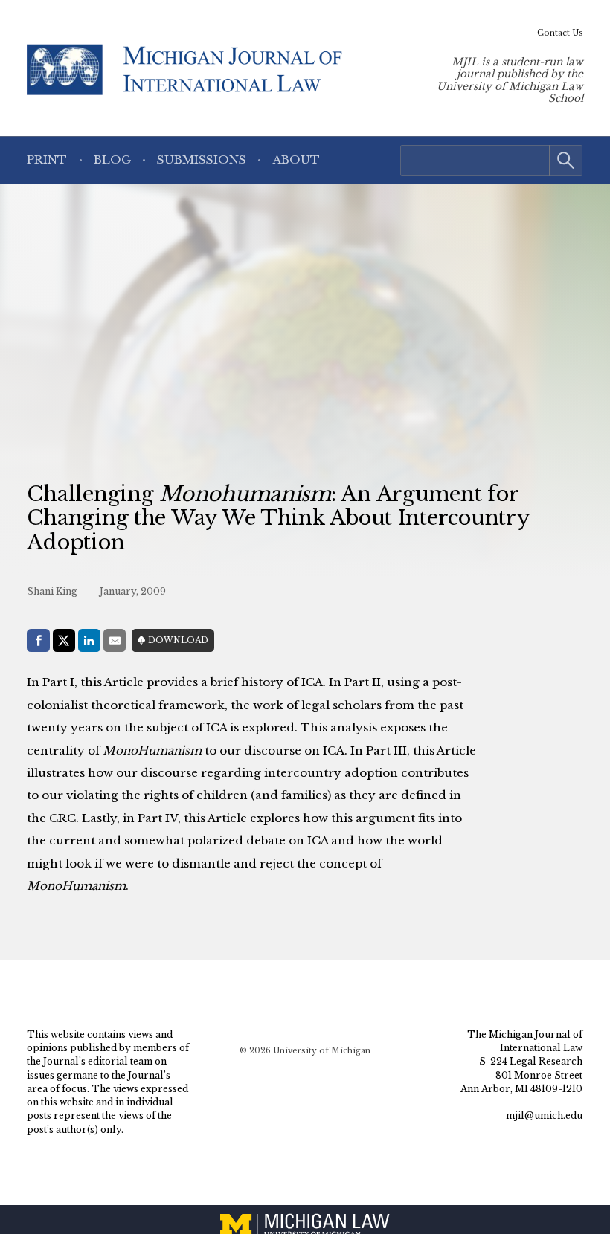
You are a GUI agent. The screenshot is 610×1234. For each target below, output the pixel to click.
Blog (112, 159)
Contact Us (560, 33)
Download (178, 640)
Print (47, 159)
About (296, 159)
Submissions (201, 159)
